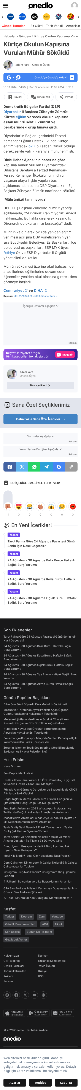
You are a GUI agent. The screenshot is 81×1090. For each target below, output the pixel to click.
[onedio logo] (37, 1038)
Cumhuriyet (13, 290)
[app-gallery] (63, 1013)
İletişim (8, 981)
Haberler (9, 36)
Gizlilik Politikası (13, 966)
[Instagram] (7, 995)
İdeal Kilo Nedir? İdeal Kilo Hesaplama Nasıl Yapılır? (37, 855)
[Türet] (71, 17)
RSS (40, 976)
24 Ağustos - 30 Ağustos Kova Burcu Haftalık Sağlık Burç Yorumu (41, 581)
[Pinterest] (43, 995)
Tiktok (59, 924)
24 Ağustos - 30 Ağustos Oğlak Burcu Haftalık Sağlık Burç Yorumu (42, 600)
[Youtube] (34, 995)
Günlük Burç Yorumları (20, 924)
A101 (45, 924)
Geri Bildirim (11, 960)
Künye (42, 971)
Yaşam (13, 534)
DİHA (39, 290)
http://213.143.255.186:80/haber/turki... (35, 296)
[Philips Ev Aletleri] (22, 17)
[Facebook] (16, 995)
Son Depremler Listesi (18, 773)
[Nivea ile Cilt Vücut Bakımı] (10, 17)
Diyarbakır (12, 112)
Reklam (8, 976)
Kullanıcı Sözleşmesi (51, 960)
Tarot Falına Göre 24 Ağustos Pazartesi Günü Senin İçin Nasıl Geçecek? (41, 543)
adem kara (33, 64)
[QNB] (58, 17)
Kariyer (43, 955)
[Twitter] (25, 995)
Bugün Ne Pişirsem (39, 931)
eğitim (21, 117)
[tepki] (8, 506)
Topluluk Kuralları (14, 971)
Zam (42, 916)
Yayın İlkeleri (46, 966)
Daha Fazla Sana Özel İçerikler (38, 419)
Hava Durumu (12, 766)
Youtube (57, 916)
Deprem (26, 916)
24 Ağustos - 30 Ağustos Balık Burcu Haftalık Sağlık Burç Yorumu (41, 562)
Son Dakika (12, 931)
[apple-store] (15, 1013)
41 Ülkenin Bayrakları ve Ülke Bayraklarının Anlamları (37, 881)
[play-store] (39, 1013)
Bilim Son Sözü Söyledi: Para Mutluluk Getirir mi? (35, 704)
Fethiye (9, 252)
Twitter (9, 916)
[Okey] (35, 17)
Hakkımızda (11, 955)
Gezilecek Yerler (16, 939)
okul (32, 146)
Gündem (25, 36)
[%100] (46, 17)
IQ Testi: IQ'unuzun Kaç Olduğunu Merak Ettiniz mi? (37, 897)
